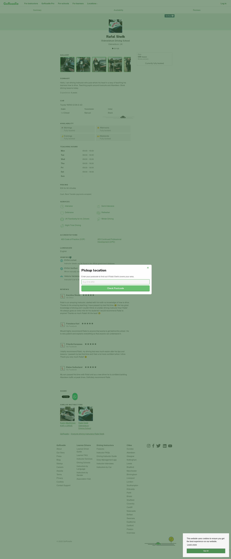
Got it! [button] (206, 551)
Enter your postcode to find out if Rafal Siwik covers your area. (107, 276)
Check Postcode (115, 288)
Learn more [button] (192, 545)
